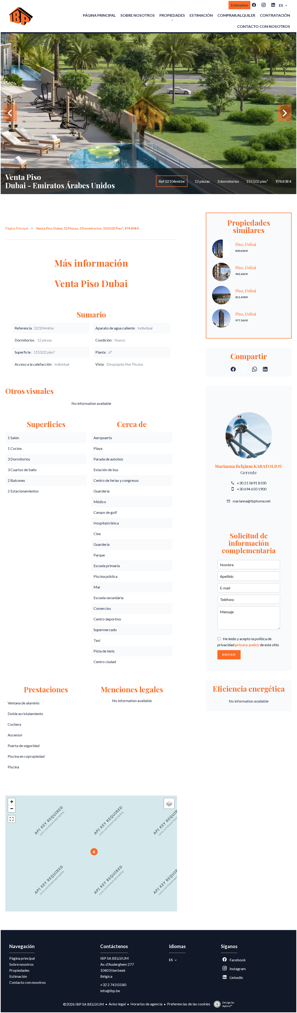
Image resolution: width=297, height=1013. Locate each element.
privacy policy (247, 644)
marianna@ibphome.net (252, 501)
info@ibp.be (110, 990)
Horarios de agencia (146, 1004)
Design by (228, 1004)
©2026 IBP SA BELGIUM (83, 1004)
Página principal (16, 228)
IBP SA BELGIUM (114, 958)
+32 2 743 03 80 (113, 984)
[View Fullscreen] (11, 818)
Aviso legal (117, 1004)
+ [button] (11, 802)
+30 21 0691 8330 (251, 483)
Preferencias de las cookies (188, 1004)
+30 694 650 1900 (251, 489)
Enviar (229, 654)
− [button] (11, 809)
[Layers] (169, 803)
